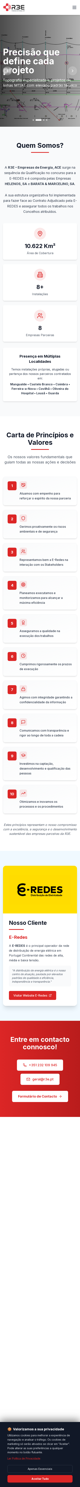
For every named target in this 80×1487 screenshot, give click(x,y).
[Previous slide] (7, 70)
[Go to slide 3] (41, 120)
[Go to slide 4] (46, 120)
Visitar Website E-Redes (30, 995)
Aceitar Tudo (40, 1478)
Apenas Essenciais (40, 1468)
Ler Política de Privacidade (23, 1458)
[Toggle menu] (74, 7)
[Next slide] (72, 70)
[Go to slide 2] (36, 120)
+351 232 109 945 (43, 1065)
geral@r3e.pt (43, 1079)
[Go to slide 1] (33, 120)
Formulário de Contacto (37, 1096)
